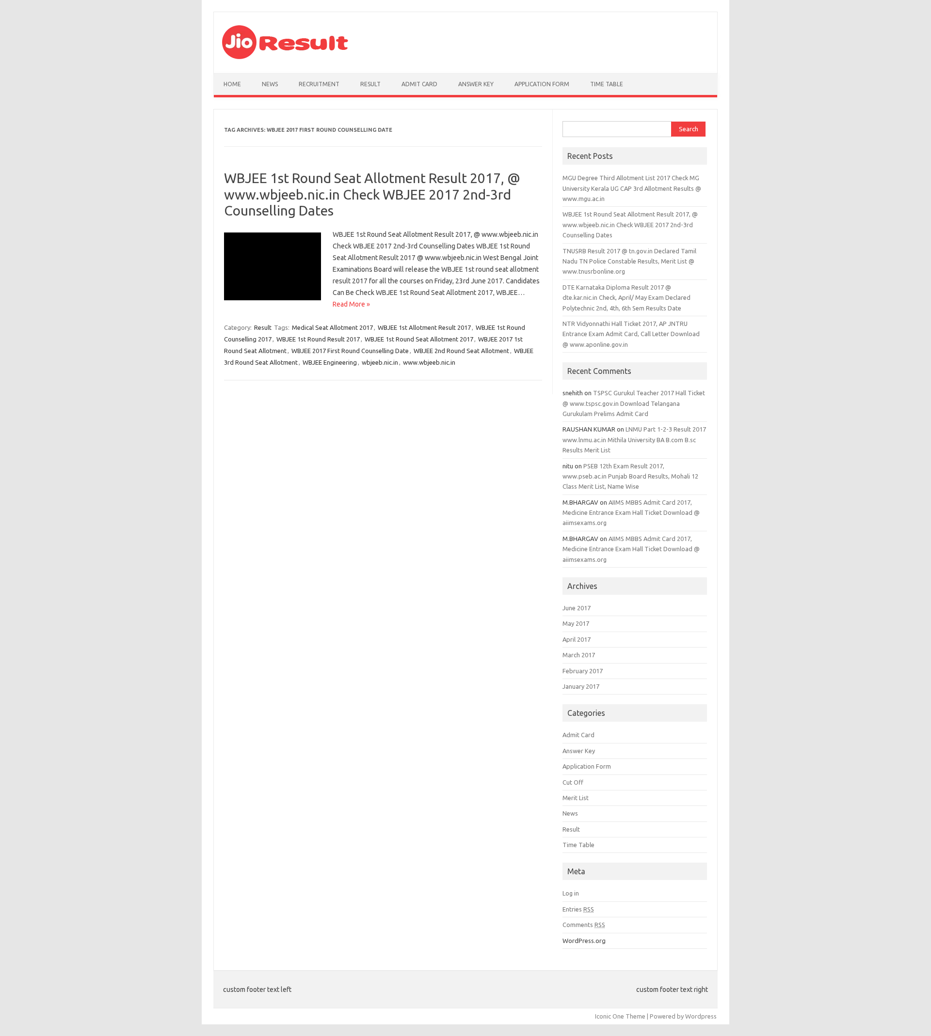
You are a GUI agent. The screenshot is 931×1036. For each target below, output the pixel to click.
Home (232, 84)
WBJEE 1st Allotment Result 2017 (424, 327)
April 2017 (576, 639)
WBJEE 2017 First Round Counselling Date (350, 350)
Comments (583, 924)
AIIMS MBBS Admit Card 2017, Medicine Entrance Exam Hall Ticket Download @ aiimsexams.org (631, 512)
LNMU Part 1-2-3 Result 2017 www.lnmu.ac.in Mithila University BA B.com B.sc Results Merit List (634, 439)
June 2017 (576, 607)
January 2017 (580, 686)
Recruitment (319, 84)
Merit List (575, 797)
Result (370, 84)
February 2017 (582, 670)
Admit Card (419, 84)
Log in (570, 893)
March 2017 (578, 654)
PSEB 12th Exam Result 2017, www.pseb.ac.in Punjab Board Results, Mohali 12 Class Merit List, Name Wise (630, 476)
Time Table (606, 84)
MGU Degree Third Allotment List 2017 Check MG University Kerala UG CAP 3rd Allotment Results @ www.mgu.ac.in (631, 188)
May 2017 (575, 623)
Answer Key (476, 84)
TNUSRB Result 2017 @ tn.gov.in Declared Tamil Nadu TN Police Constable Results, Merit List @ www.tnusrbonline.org (629, 261)
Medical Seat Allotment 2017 (332, 327)
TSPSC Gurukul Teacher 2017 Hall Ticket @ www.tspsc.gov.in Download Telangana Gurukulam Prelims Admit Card (633, 403)
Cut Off (572, 782)
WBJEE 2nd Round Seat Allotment (461, 350)
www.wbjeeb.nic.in (429, 362)
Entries (578, 909)
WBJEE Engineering (330, 362)
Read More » (351, 304)
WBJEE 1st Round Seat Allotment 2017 (419, 339)
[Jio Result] (285, 57)
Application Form (541, 84)
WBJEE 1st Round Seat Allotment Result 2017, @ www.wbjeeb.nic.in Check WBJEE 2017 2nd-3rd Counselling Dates (372, 194)
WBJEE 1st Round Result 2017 (318, 339)
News (270, 84)
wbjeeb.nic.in (380, 362)
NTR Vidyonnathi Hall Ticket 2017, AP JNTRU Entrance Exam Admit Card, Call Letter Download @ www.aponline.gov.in (631, 334)
